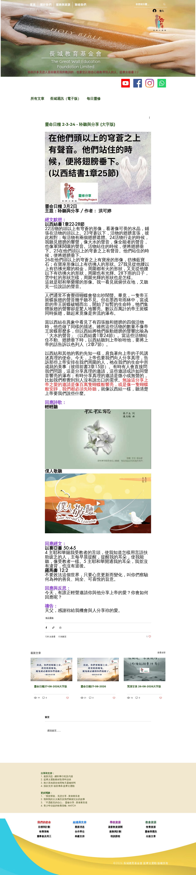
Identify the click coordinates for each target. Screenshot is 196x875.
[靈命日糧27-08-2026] (98, 669)
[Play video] (98, 439)
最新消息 (80, 826)
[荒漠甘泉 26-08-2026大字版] (144, 669)
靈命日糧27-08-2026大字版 (50, 686)
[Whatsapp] (161, 83)
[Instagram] (149, 83)
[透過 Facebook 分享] (46, 627)
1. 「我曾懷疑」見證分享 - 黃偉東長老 (60, 796)
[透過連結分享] (53, 627)
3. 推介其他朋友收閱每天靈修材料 (58, 782)
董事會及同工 (44, 836)
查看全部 (161, 652)
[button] (46, 5)
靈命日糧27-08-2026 (93, 686)
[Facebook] (137, 83)
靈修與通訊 (151, 831)
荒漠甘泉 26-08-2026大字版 (144, 686)
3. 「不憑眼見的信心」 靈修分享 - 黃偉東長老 (64, 802)
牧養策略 (44, 831)
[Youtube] (125, 83)
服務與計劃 (115, 831)
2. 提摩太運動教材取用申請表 (56, 779)
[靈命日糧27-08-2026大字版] (51, 669)
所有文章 (37, 98)
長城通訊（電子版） (65, 98)
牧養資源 (151, 826)
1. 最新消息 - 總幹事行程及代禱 (57, 776)
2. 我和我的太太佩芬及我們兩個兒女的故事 (63, 799)
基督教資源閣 (115, 826)
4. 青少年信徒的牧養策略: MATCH (58, 805)
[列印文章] (60, 627)
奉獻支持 (80, 836)
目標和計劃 (44, 826)
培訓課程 (115, 836)
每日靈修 (94, 98)
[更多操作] (149, 117)
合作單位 (80, 831)
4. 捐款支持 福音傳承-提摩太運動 (58, 785)
